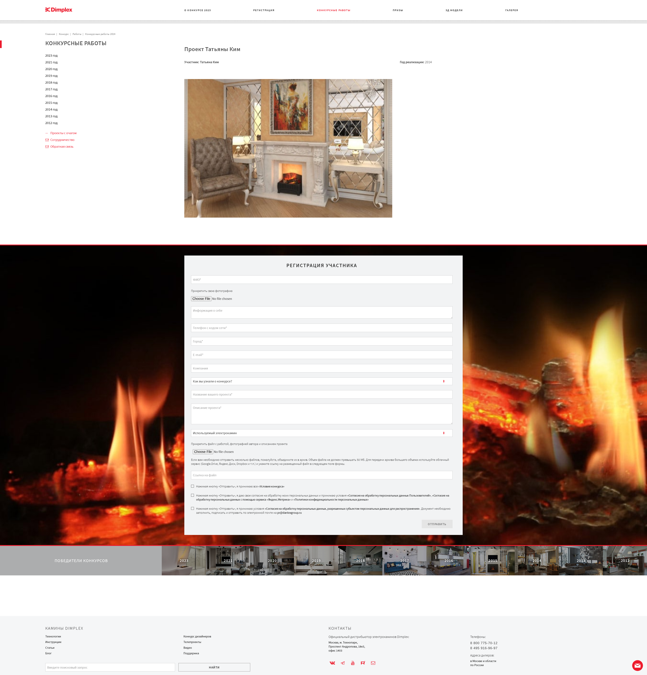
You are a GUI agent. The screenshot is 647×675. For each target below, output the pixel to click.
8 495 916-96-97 (484, 648)
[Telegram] (342, 663)
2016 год (51, 96)
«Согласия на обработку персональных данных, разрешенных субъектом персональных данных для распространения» (342, 509)
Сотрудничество (62, 140)
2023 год (51, 55)
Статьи (49, 648)
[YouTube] (353, 663)
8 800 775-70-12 (484, 643)
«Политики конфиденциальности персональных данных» (331, 499)
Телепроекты (192, 642)
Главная (50, 34)
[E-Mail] (373, 663)
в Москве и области (483, 661)
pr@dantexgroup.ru (289, 513)
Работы (77, 34)
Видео (187, 648)
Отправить (437, 524)
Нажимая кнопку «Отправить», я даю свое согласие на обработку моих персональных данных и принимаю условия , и (322, 497)
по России (477, 665)
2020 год (51, 69)
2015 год (51, 102)
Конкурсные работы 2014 (100, 34)
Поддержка (191, 653)
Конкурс (64, 34)
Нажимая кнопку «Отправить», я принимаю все (240, 486)
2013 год (51, 116)
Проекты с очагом (63, 133)
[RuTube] (363, 663)
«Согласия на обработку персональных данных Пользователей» (389, 495)
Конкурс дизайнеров (197, 636)
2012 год (51, 123)
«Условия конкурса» (271, 486)
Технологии (53, 636)
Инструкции (53, 642)
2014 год (51, 109)
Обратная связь (61, 146)
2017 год (51, 89)
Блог (48, 653)
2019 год (51, 75)
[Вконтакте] (332, 663)
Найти (214, 667)
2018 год (51, 82)
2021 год (51, 62)
